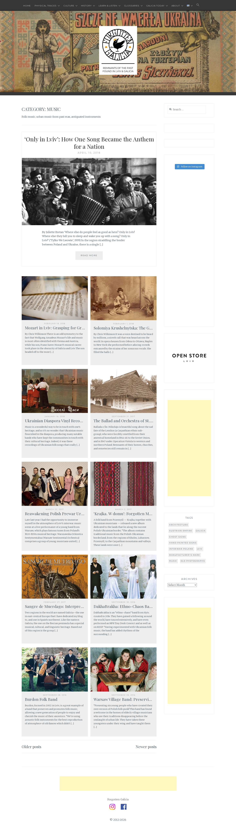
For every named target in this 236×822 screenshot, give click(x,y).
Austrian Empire (180, 531)
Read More (89, 255)
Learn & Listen (108, 5)
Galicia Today (155, 5)
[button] (198, 5)
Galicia (201, 531)
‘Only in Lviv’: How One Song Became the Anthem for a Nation (89, 142)
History (86, 5)
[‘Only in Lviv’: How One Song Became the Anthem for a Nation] (89, 224)
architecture (178, 525)
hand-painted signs (183, 543)
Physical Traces (46, 5)
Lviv (199, 549)
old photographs (193, 561)
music (173, 561)
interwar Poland (181, 549)
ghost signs (177, 537)
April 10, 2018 (89, 152)
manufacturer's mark (184, 555)
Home (27, 5)
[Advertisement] (189, 448)
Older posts (31, 746)
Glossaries (131, 5)
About (175, 5)
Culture (68, 5)
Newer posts (146, 746)
